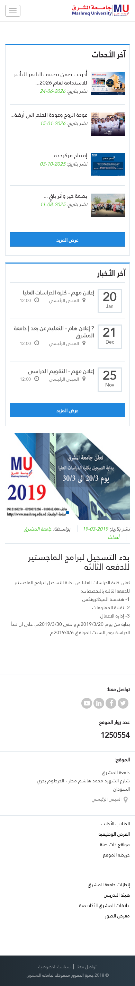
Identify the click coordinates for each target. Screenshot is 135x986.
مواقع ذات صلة (115, 844)
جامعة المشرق (38, 528)
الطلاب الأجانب (115, 823)
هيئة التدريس (117, 894)
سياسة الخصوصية (54, 966)
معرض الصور (117, 915)
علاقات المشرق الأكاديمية (104, 905)
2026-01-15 (52, 123)
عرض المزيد (67, 240)
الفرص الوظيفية (114, 833)
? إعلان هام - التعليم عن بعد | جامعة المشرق (54, 332)
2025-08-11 (52, 204)
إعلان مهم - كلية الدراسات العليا (58, 292)
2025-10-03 (52, 163)
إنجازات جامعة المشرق (109, 884)
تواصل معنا (86, 966)
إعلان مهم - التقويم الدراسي (61, 371)
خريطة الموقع (116, 854)
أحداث (113, 537)
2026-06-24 (52, 91)
